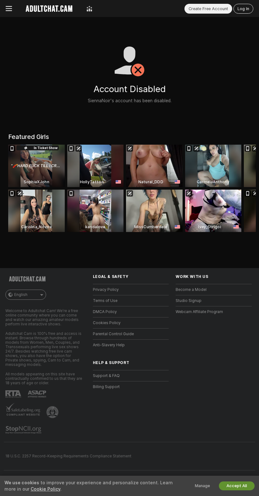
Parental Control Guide (113, 334)
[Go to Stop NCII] (24, 430)
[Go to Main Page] (49, 8)
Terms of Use (105, 300)
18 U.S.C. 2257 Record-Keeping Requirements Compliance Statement (68, 456)
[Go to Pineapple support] (53, 412)
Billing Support (106, 387)
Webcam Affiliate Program (199, 312)
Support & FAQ (106, 376)
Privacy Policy (106, 289)
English (20, 294)
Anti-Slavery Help (109, 345)
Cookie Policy (45, 489)
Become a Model (191, 289)
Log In (243, 8)
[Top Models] (89, 8)
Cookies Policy (107, 323)
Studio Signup (189, 300)
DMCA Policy (105, 312)
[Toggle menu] (9, 8)
